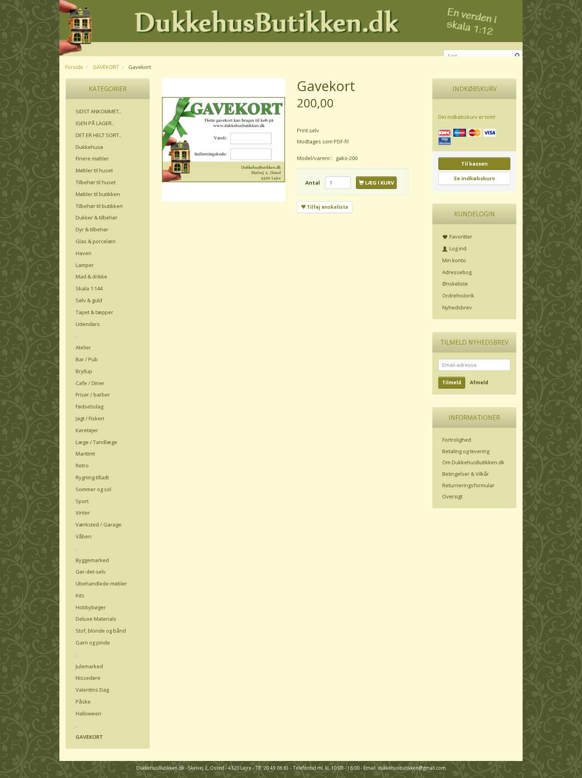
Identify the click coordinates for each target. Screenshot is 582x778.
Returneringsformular (468, 485)
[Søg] (517, 56)
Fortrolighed (456, 439)
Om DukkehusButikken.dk (473, 462)
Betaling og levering (465, 451)
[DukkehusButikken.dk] (291, 27)
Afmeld (479, 382)
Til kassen (474, 163)
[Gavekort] (223, 139)
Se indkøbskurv (474, 178)
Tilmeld (451, 382)
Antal (313, 182)
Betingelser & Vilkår (465, 473)
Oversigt (452, 496)
